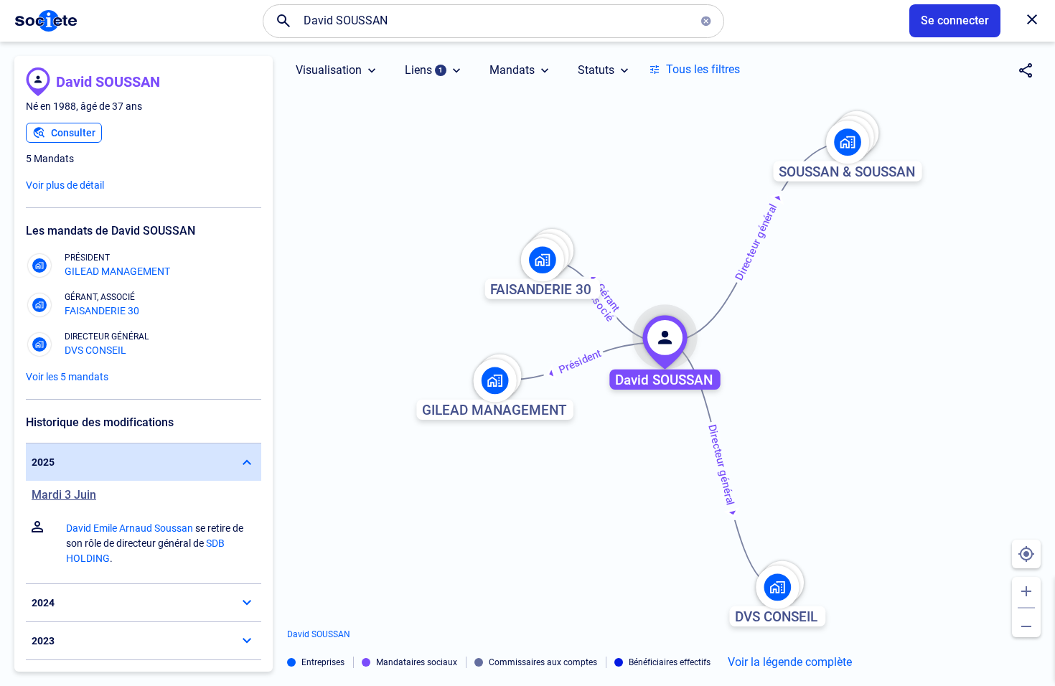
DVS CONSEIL (95, 350)
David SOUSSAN (108, 81)
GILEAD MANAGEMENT (117, 271)
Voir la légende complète (790, 662)
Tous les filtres (703, 69)
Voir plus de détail (65, 185)
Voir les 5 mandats (67, 376)
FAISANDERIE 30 (102, 310)
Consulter (73, 132)
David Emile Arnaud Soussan (129, 528)
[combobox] (494, 20)
